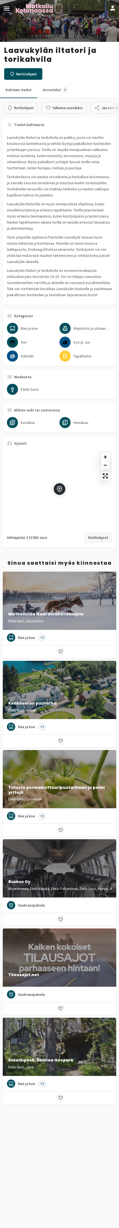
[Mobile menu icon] (7, 8)
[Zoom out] (105, 465)
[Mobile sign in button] (112, 8)
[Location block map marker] (59, 489)
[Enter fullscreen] (105, 476)
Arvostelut (54, 89)
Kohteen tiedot (19, 89)
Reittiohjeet (98, 537)
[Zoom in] (105, 457)
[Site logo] (39, 8)
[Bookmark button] (60, 651)
